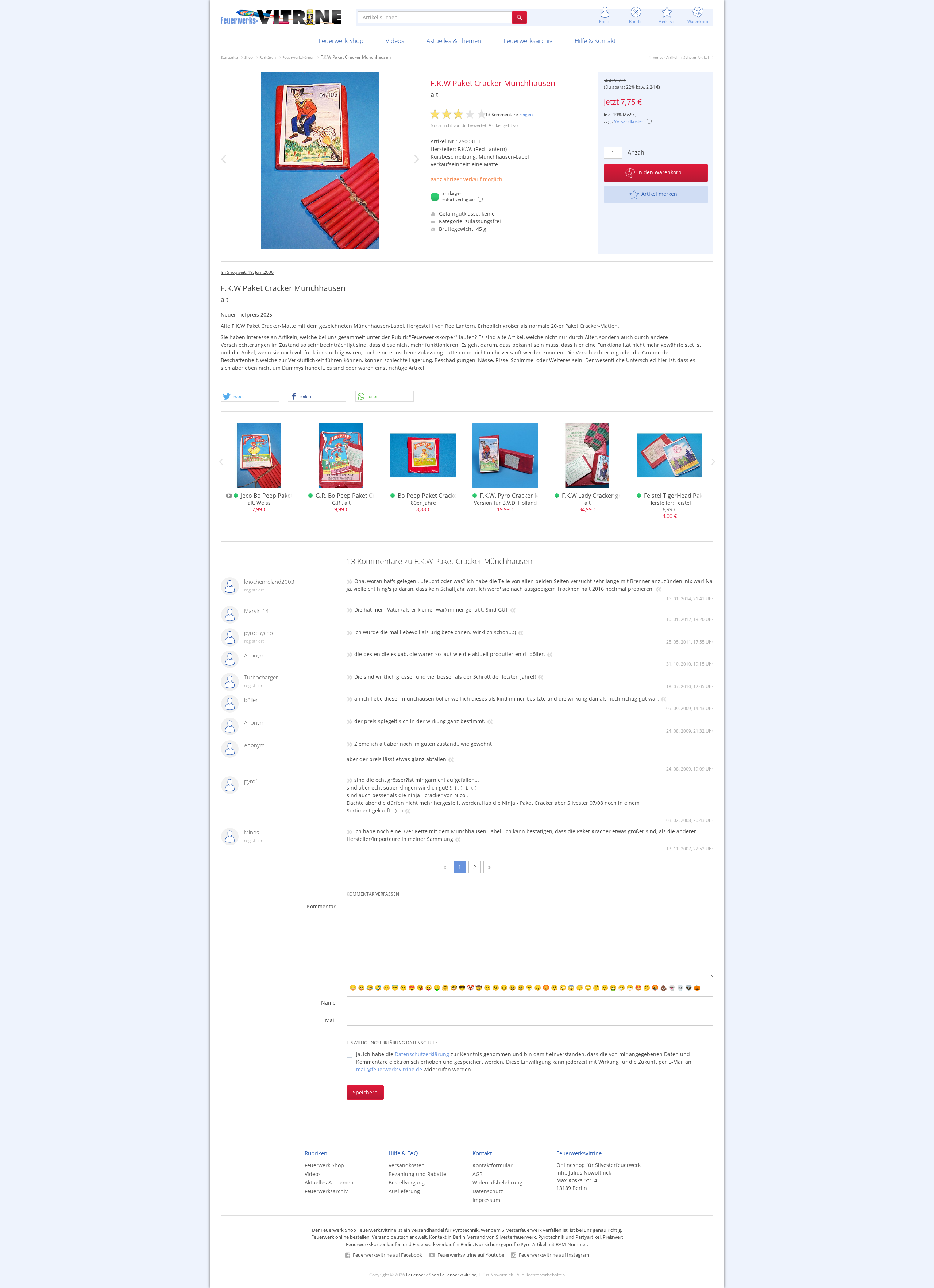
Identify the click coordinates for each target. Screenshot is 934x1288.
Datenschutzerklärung (422, 1054)
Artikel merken (659, 193)
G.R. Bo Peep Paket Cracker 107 (358, 496)
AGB (477, 1174)
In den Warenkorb (659, 172)
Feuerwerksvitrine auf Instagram (553, 1255)
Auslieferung (404, 1191)
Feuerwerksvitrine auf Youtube (470, 1255)
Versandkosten (629, 121)
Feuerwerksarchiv (527, 40)
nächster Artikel (695, 57)
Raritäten (267, 57)
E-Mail (328, 1020)
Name (328, 1002)
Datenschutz (487, 1191)
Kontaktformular (492, 1165)
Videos (395, 40)
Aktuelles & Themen (454, 40)
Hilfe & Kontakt (595, 40)
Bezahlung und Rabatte (417, 1174)
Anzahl (637, 152)
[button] (250, 396)
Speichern (365, 1092)
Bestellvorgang (407, 1182)
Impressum (486, 1199)
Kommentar (321, 906)
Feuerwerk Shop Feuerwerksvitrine (441, 1274)
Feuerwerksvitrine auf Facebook (387, 1255)
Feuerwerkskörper (298, 57)
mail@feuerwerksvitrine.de (389, 1069)
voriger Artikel (665, 57)
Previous (220, 461)
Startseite (229, 57)
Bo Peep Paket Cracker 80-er (436, 496)
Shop (248, 57)
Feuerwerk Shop (341, 40)
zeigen (526, 114)
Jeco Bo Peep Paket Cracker (278, 496)
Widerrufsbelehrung (497, 1182)
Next (713, 461)
